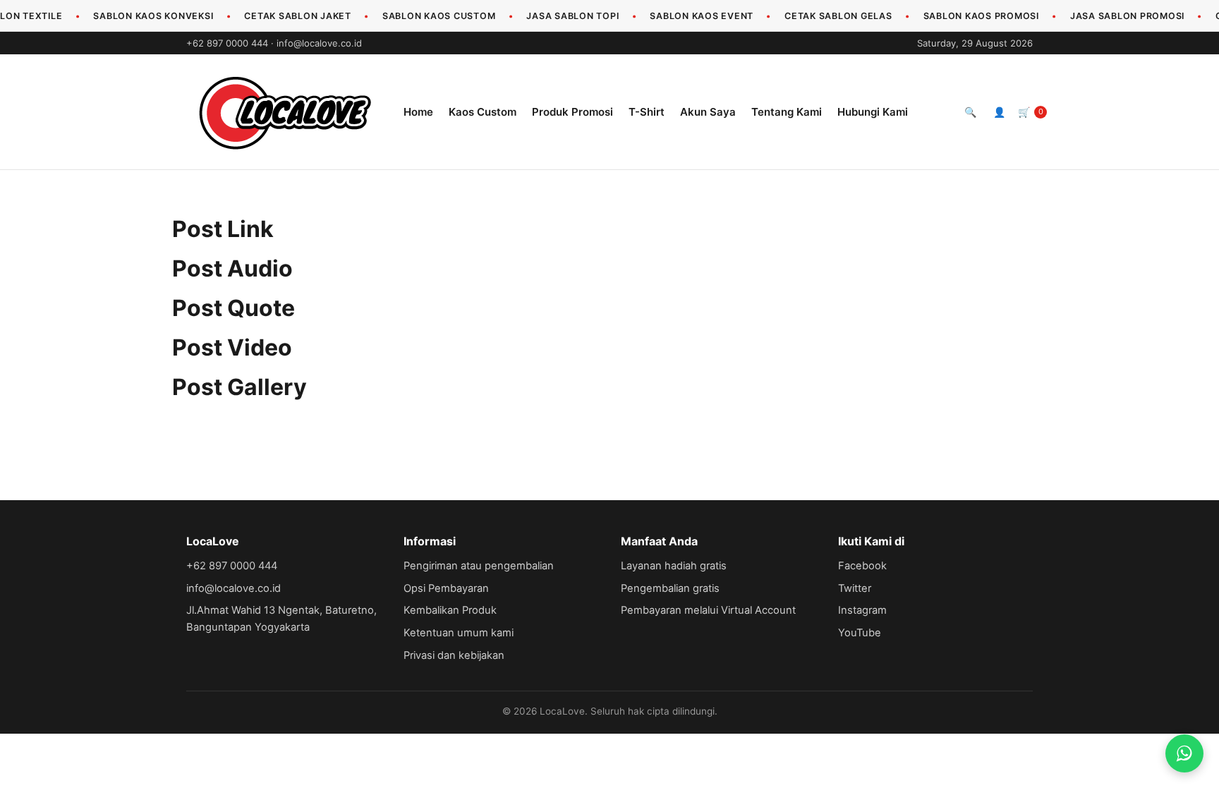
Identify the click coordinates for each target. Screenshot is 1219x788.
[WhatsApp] (1184, 753)
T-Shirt (647, 112)
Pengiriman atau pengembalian (479, 565)
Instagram (862, 610)
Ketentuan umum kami (459, 632)
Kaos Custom (482, 112)
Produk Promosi (572, 112)
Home (418, 112)
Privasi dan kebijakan (454, 655)
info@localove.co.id (319, 43)
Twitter (854, 588)
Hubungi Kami (872, 112)
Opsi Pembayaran (446, 588)
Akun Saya (708, 112)
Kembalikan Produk (450, 610)
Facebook (862, 565)
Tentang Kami (786, 112)
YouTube (859, 632)
